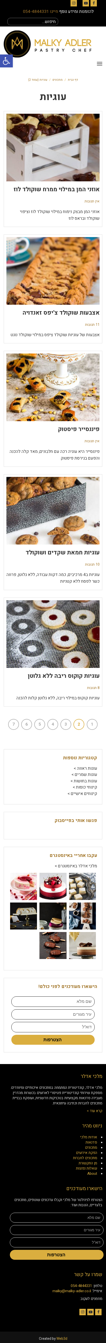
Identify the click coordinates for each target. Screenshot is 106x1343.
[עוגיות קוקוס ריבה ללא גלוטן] (53, 634)
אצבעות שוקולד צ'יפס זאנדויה (61, 312)
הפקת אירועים (86, 1152)
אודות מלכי (88, 1137)
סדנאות (91, 1142)
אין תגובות (92, 201)
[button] (6, 61)
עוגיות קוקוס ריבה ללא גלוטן (64, 676)
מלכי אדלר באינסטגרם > (76, 866)
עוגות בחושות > (84, 781)
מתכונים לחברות (85, 1158)
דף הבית (73, 80)
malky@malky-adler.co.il (72, 1291)
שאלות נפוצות (86, 1168)
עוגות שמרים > (84, 774)
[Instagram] (74, 3)
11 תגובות (92, 324)
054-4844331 (81, 1285)
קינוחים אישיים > (82, 794)
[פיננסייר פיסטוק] (53, 387)
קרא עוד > (94, 1111)
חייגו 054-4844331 (40, 11)
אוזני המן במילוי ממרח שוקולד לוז (57, 189)
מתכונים (58, 80)
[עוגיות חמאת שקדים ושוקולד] (53, 511)
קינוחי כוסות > (85, 787)
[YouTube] (86, 3)
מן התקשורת (88, 1163)
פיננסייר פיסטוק (79, 429)
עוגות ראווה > (85, 768)
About (92, 1173)
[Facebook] (93, 3)
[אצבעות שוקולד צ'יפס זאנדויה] (53, 271)
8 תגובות (93, 687)
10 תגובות (92, 564)
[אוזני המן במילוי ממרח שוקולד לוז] (53, 147)
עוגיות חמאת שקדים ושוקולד (63, 552)
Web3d (61, 1338)
